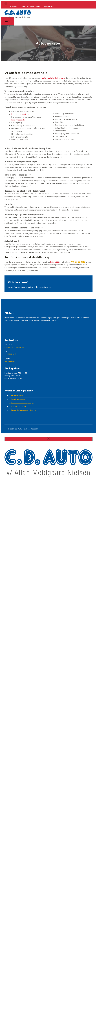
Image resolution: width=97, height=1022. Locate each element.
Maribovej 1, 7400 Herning (31, 6)
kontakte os (56, 262)
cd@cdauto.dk (49, 6)
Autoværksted (17, 395)
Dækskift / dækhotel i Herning (23, 410)
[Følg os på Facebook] (5, 3)
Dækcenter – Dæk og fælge (22, 403)
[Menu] (7, 21)
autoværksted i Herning (53, 78)
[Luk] (48, 439)
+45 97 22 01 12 (12, 6)
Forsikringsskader (18, 120)
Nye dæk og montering (20, 114)
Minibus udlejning (18, 406)
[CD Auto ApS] (17, 19)
